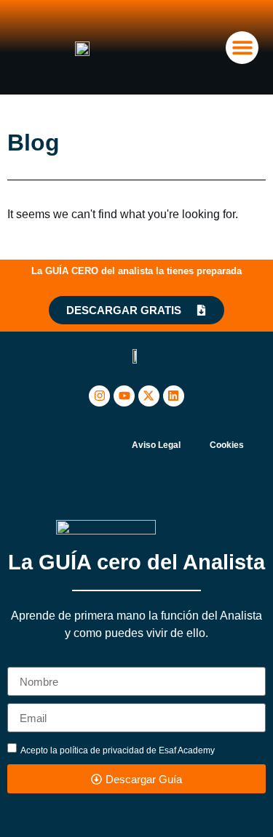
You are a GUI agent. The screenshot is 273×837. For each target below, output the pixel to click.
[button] (242, 47)
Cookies (227, 445)
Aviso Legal (156, 445)
